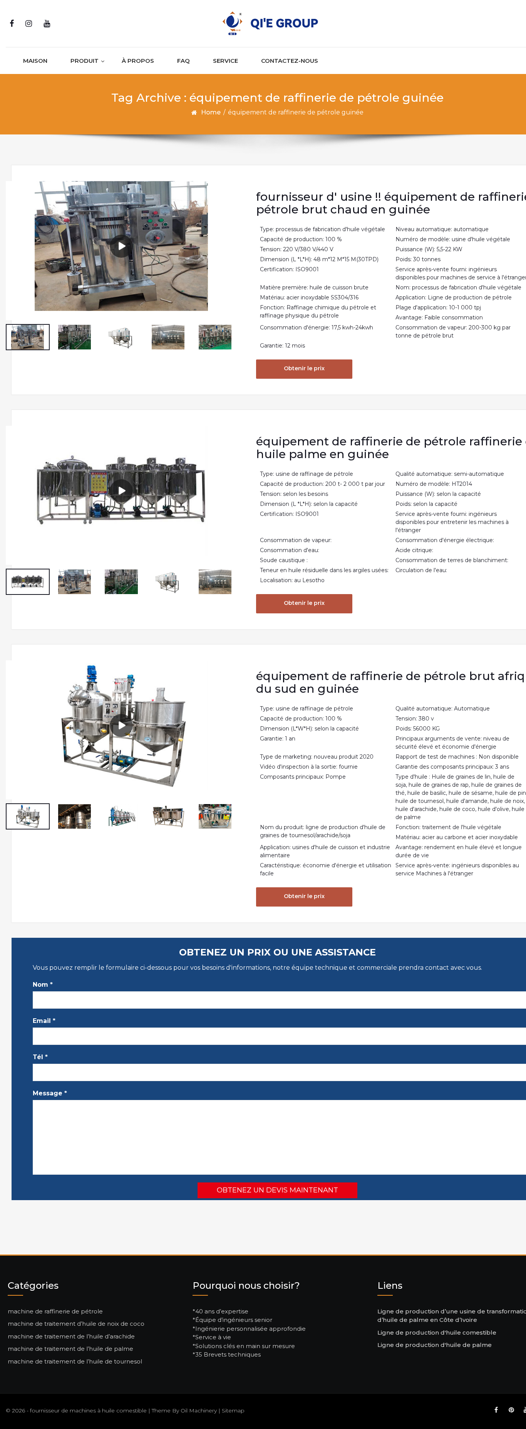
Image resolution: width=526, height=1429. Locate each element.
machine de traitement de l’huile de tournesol (75, 1361)
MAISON (35, 60)
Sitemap (233, 1410)
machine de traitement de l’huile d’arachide (71, 1336)
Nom (43, 984)
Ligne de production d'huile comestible (436, 1332)
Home (211, 112)
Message (50, 1093)
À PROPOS (138, 60)
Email (44, 1020)
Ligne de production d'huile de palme (434, 1344)
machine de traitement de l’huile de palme (70, 1348)
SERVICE (225, 60)
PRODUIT (84, 60)
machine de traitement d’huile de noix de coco (76, 1323)
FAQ (183, 60)
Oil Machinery (199, 1410)
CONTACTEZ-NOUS (289, 60)
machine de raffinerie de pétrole (55, 1311)
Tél (40, 1057)
